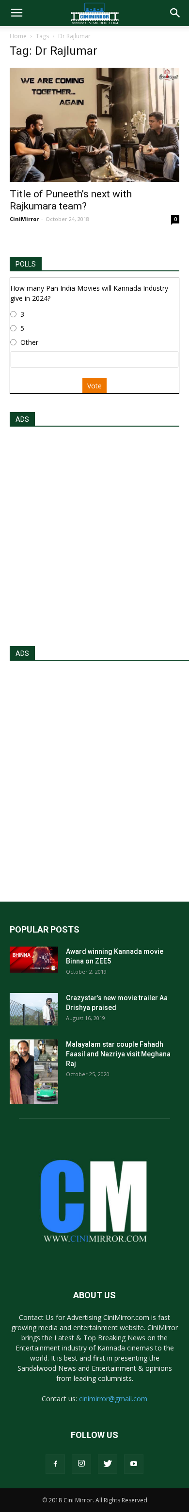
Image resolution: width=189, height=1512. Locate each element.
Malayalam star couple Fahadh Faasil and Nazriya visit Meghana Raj (118, 1053)
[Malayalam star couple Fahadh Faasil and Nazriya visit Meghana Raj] (34, 1071)
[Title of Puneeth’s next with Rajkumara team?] (94, 125)
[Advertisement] (94, 533)
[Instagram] (81, 1464)
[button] (175, 13)
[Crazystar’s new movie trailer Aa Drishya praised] (34, 1009)
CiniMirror (24, 218)
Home (18, 36)
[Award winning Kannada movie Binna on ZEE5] (34, 960)
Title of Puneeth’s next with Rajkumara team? (71, 200)
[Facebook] (55, 1464)
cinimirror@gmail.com (113, 1398)
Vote (94, 385)
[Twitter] (107, 1464)
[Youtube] (133, 1464)
